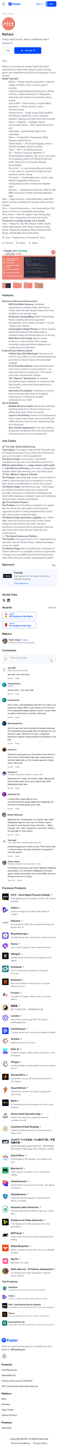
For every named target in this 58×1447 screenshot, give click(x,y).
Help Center (8, 1409)
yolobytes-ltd (14, 794)
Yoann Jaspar (14, 861)
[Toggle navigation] (5, 4)
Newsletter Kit (9, 1375)
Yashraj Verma (14, 683)
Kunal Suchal (13, 700)
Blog (4, 1398)
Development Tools (35, 237)
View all (52, 607)
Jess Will (12, 668)
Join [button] (51, 4)
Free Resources (9, 1370)
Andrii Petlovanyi (15, 815)
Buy (54, 565)
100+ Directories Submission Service (20, 1386)
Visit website (20, 583)
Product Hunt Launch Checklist (17, 1380)
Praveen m (12, 772)
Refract (11, 14)
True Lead (12, 840)
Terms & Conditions (20, 1443)
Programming (18, 237)
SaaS (8, 237)
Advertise (6, 1428)
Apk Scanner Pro (15, 723)
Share (34, 243)
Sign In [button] (39, 4)
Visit (8, 50)
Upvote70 (30, 50)
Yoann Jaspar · (15, 640)
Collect (21, 243)
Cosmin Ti (12, 749)
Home (4, 14)
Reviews (6, 1404)
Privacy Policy (40, 1443)
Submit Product (9, 1415)
